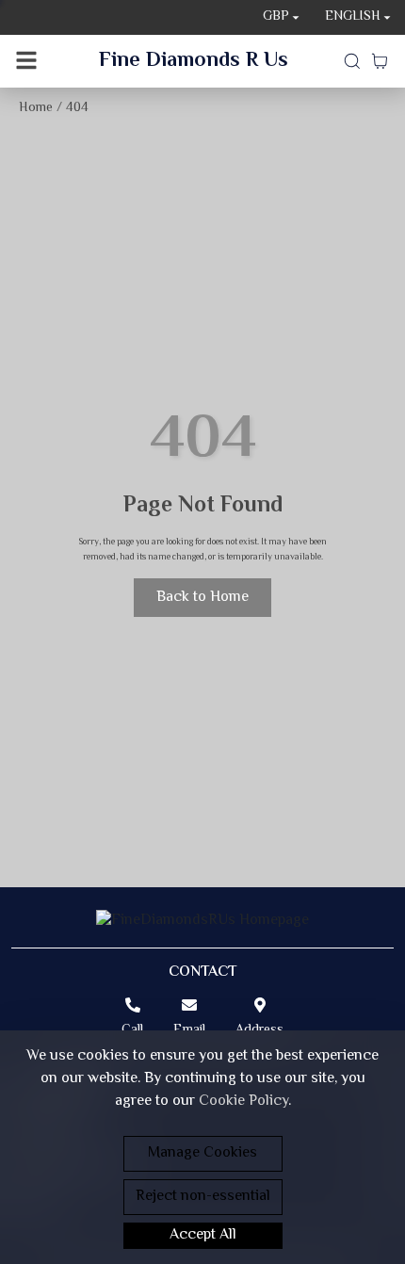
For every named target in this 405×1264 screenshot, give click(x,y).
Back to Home (202, 597)
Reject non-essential (203, 1196)
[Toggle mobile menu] (26, 61)
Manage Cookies (202, 1153)
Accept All (203, 1235)
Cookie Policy (243, 1101)
